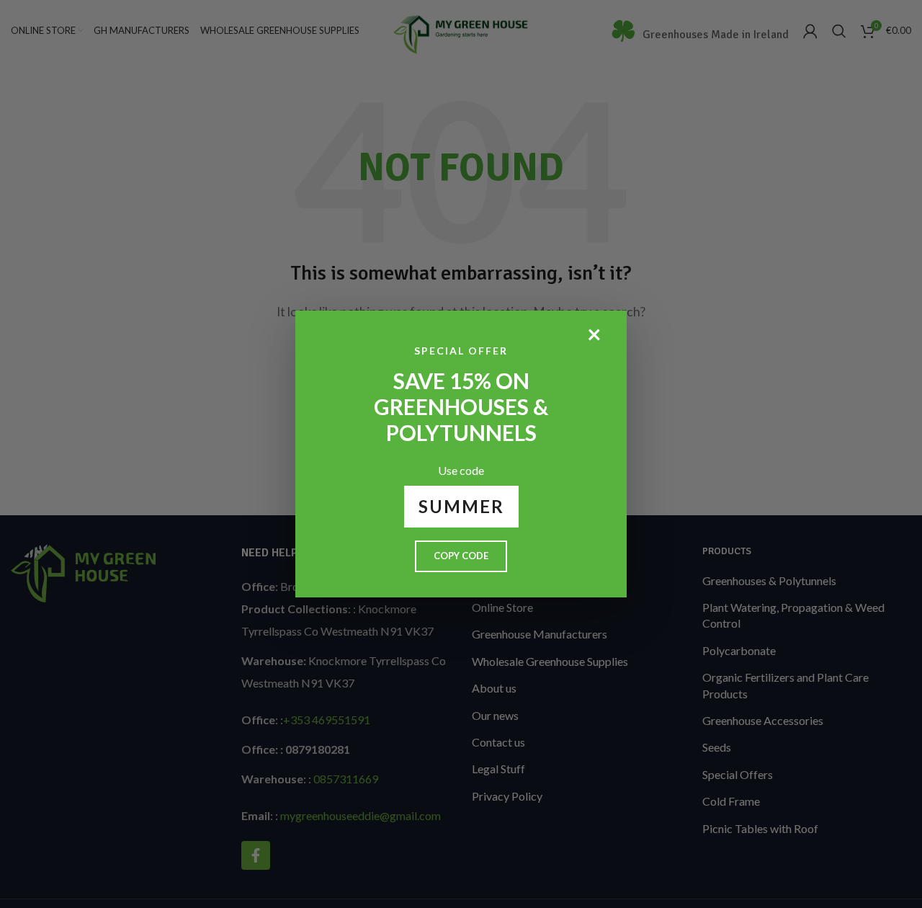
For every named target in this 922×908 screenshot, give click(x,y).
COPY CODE (461, 555)
